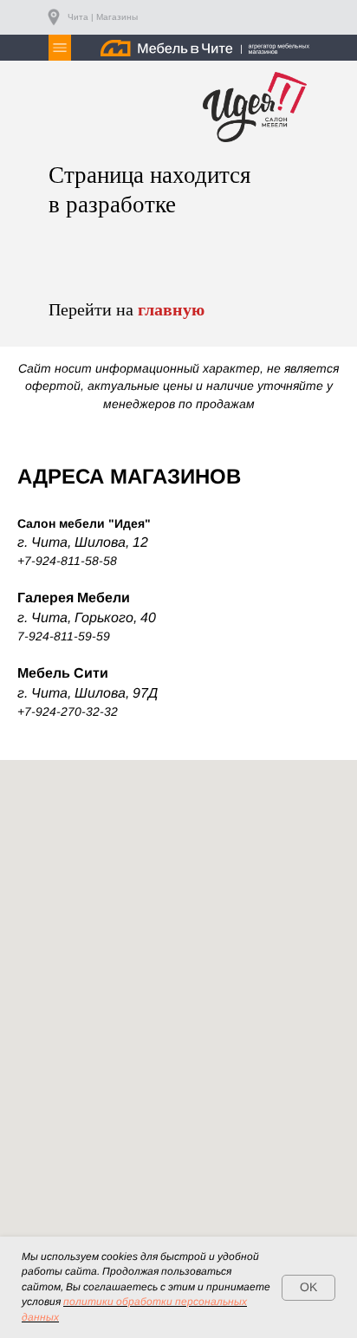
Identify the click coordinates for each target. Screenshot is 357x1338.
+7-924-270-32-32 (67, 711)
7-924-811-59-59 (63, 636)
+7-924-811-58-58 (67, 561)
